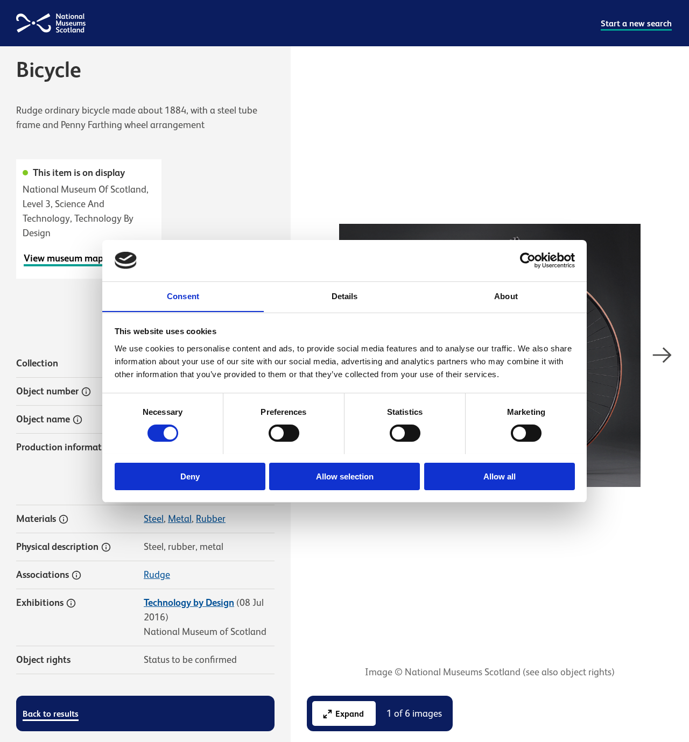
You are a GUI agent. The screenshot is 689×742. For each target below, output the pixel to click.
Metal (180, 518)
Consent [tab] (183, 295)
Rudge (157, 574)
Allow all (499, 475)
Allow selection (345, 475)
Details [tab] (345, 295)
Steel (154, 518)
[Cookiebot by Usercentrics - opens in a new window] (528, 260)
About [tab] (506, 295)
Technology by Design (189, 602)
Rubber (211, 518)
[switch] (284, 433)
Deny (190, 475)
